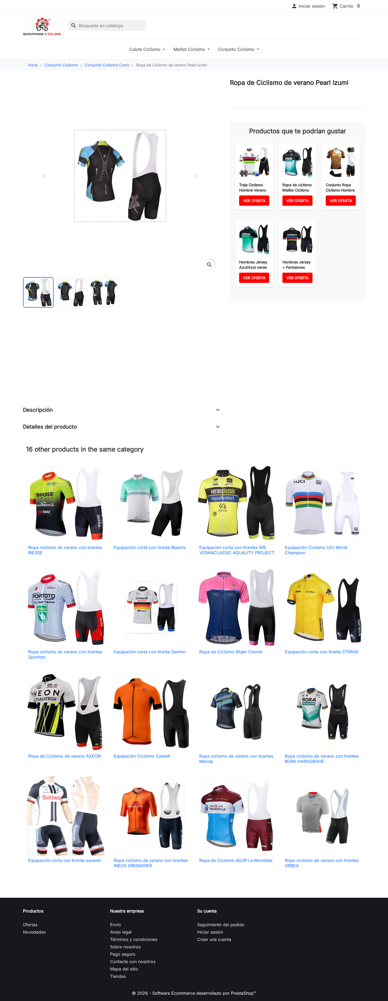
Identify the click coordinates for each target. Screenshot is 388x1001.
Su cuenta (207, 911)
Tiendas (118, 976)
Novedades (34, 932)
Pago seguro (122, 954)
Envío (115, 924)
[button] (308, 6)
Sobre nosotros (125, 946)
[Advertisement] (121, 362)
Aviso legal (121, 932)
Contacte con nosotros (132, 961)
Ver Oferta (254, 200)
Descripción (38, 410)
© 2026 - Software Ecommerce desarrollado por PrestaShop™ (194, 993)
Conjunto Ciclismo (237, 49)
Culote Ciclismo (145, 49)
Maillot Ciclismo (189, 49)
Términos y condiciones (133, 939)
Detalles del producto (50, 427)
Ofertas (30, 924)
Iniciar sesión (210, 932)
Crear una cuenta (214, 939)
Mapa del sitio (124, 968)
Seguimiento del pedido (220, 924)
